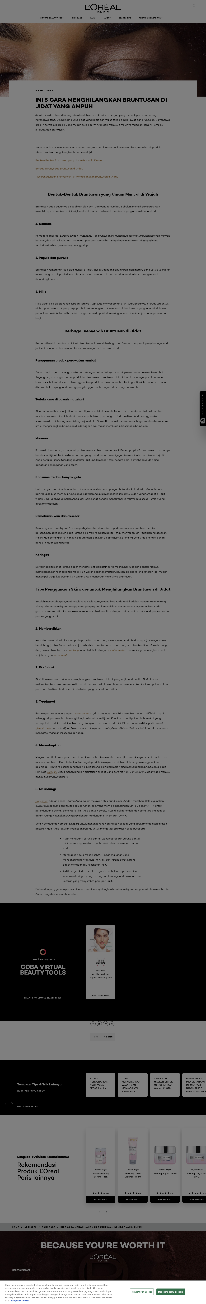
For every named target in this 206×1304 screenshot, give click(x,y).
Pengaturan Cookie (142, 1291)
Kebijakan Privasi (20, 1300)
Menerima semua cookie (170, 1291)
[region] (103, 1292)
